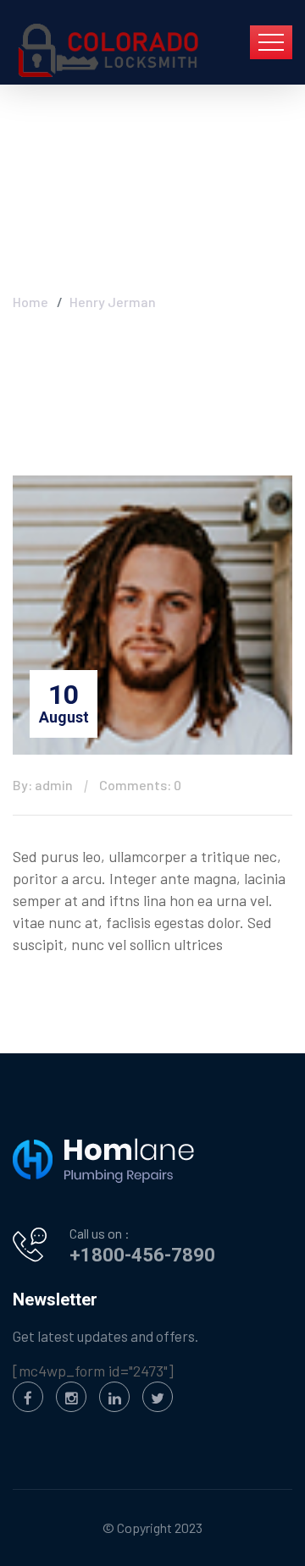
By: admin (43, 785)
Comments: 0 (140, 785)
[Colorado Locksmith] (110, 50)
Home (30, 302)
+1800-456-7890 (142, 1255)
